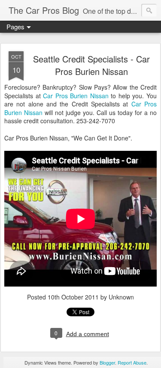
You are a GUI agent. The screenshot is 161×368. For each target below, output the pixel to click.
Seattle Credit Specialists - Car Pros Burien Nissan (91, 65)
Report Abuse (132, 362)
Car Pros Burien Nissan (76, 95)
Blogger (107, 362)
